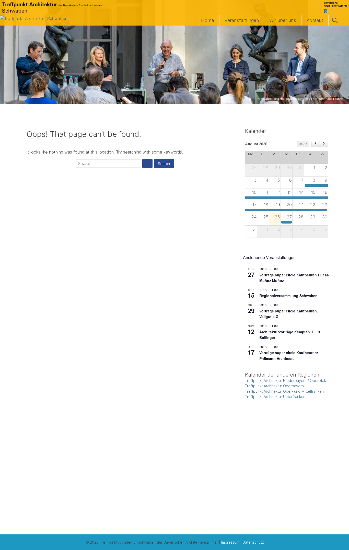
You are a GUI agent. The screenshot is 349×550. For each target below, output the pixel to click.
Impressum (230, 542)
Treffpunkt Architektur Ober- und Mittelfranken (284, 391)
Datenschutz (253, 542)
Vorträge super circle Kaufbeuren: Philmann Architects (288, 355)
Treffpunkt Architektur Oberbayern (274, 386)
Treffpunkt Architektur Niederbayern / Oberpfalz (286, 380)
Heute (303, 144)
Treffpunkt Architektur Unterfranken (275, 396)
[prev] (315, 144)
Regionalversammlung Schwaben (288, 295)
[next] (324, 144)
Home (207, 20)
